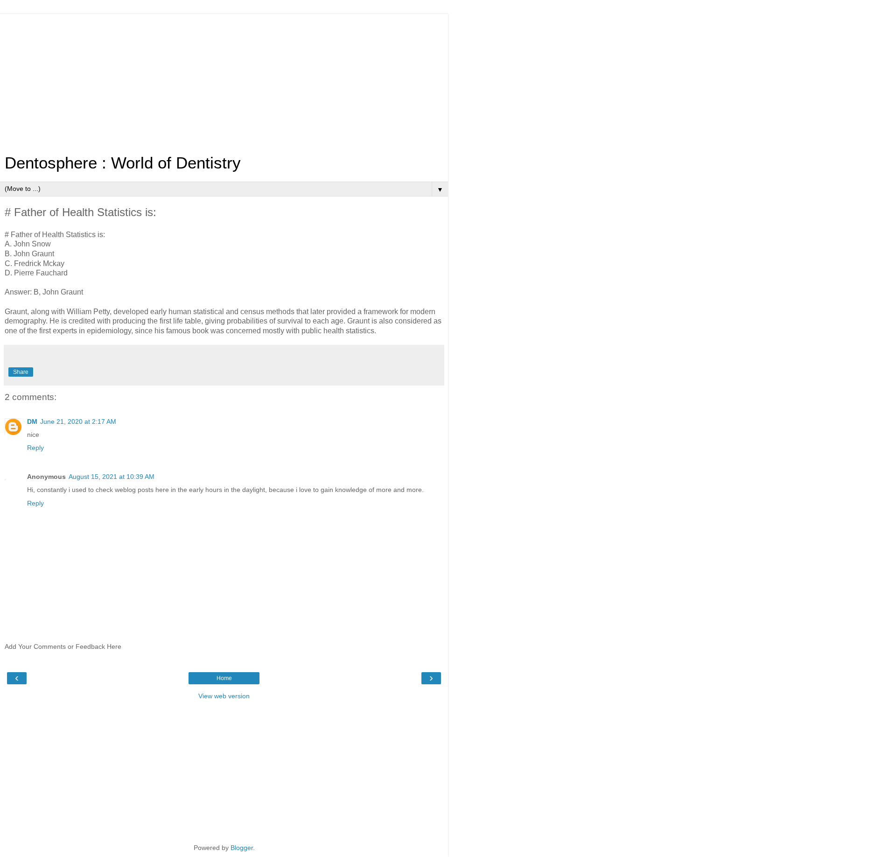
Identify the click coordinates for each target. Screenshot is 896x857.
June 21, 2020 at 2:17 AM (78, 421)
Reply (35, 447)
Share (20, 372)
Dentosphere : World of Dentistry (123, 163)
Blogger (242, 847)
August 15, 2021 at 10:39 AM (111, 476)
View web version (224, 696)
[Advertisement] (224, 79)
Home (224, 678)
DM (32, 421)
